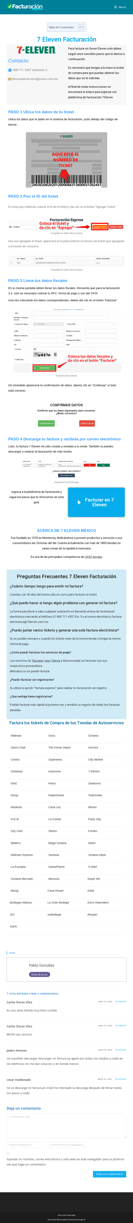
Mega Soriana (57, 843)
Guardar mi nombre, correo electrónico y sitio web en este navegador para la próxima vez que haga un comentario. (65, 1161)
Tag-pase (38, 660)
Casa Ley (54, 807)
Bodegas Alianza (21, 902)
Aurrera (93, 747)
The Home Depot (59, 747)
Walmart (16, 735)
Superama (55, 759)
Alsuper (92, 914)
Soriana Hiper (97, 855)
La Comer (54, 819)
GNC (14, 783)
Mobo (92, 843)
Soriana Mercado (22, 878)
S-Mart (92, 866)
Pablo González (41, 965)
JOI (12, 914)
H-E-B (15, 819)
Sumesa (53, 855)
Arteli (90, 890)
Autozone (54, 771)
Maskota (16, 807)
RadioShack (56, 795)
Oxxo (51, 735)
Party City (94, 819)
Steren (52, 831)
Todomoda (95, 795)
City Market (95, 759)
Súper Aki (93, 878)
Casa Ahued (55, 890)
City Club (17, 831)
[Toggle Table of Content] (79, 27)
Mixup (14, 890)
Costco (15, 759)
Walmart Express (22, 855)
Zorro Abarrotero (98, 902)
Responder (120, 1001)
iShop (14, 795)
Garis (13, 926)
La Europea (18, 866)
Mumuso (54, 878)
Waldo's (16, 843)
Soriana (93, 735)
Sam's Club (18, 747)
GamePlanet (56, 866)
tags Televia (52, 660)
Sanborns (94, 783)
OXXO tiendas (93, 557)
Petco (52, 783)
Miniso (92, 807)
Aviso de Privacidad (66, 1215)
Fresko (92, 831)
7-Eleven (94, 771)
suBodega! (54, 914)
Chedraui (17, 771)
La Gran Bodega (58, 902)
